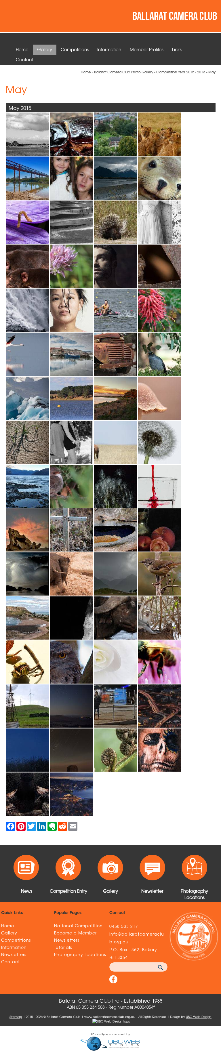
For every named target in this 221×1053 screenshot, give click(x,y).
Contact (24, 59)
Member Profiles (146, 49)
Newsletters (13, 954)
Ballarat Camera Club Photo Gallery (123, 72)
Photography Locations (80, 954)
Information (109, 49)
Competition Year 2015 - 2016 (180, 72)
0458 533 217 (123, 926)
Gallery (44, 49)
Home (22, 49)
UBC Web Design (199, 1016)
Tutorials (63, 947)
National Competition (78, 925)
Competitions (75, 49)
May (212, 72)
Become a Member (75, 933)
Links (177, 49)
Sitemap (15, 1016)
